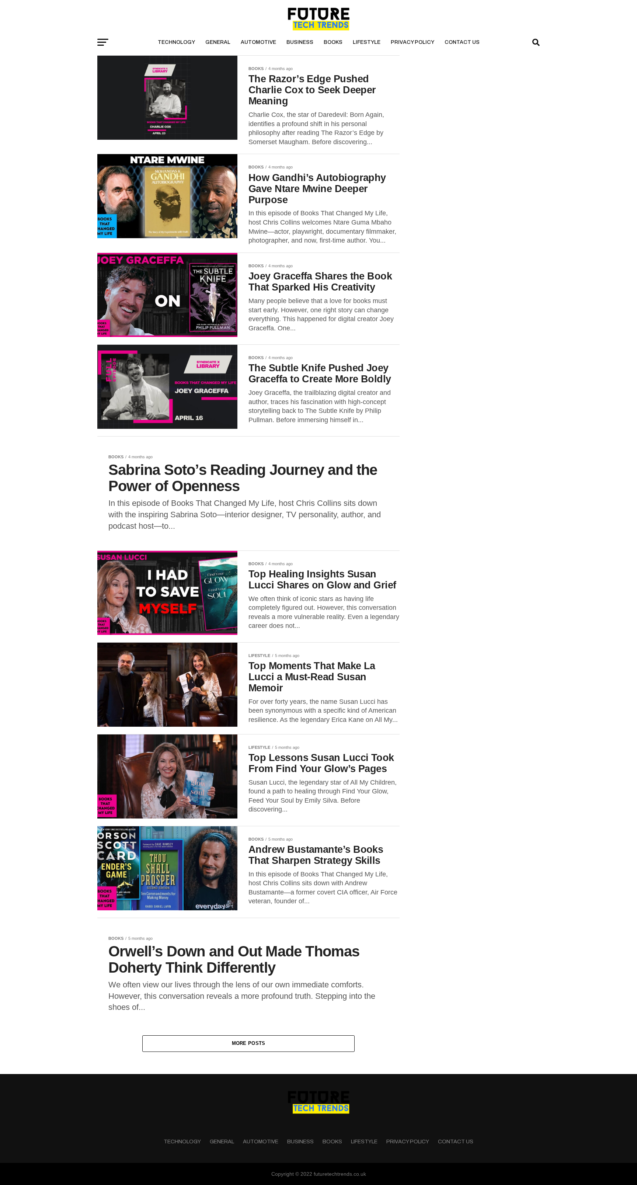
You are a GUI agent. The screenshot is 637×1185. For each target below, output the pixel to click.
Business (299, 42)
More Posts (248, 1043)
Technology (176, 42)
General (217, 42)
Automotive (258, 42)
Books (333, 42)
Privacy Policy (412, 42)
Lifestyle (366, 42)
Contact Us (462, 42)
